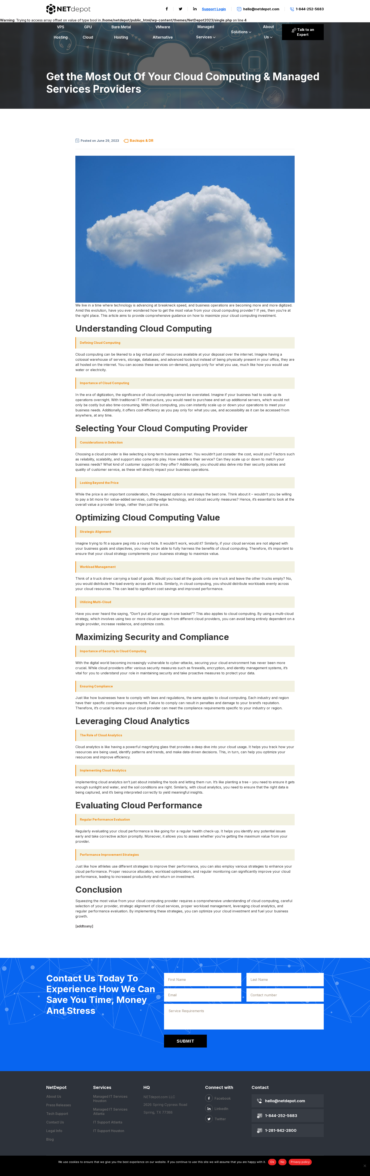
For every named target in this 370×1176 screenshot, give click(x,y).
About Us (268, 32)
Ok (272, 1162)
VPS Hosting (61, 32)
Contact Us (55, 1122)
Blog (50, 1139)
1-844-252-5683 (281, 1115)
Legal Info (54, 1131)
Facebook (222, 1098)
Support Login (214, 9)
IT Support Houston (108, 1131)
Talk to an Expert (305, 31)
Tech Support (57, 1113)
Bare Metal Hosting (121, 32)
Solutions (239, 32)
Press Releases (58, 1105)
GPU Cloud (88, 32)
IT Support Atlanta (107, 1122)
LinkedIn (221, 1109)
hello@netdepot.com (285, 1101)
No (282, 1162)
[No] (365, 1166)
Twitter (220, 1119)
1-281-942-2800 (281, 1130)
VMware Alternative (163, 32)
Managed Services (205, 32)
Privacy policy (300, 1162)
